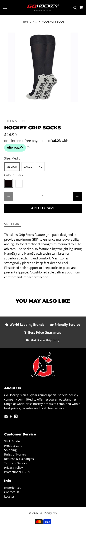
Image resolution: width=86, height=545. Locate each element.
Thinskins (16, 121)
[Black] (8, 183)
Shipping (10, 450)
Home (25, 22)
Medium (12, 166)
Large (28, 166)
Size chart (12, 224)
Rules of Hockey (15, 454)
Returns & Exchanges (19, 459)
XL (40, 166)
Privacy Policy (13, 468)
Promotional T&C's (17, 472)
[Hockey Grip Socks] (43, 67)
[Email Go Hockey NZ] (6, 417)
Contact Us (11, 492)
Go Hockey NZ (47, 513)
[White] (19, 183)
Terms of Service (15, 463)
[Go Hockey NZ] (43, 7)
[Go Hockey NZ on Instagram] (16, 417)
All (35, 22)
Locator (9, 496)
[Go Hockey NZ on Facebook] (11, 417)
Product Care (13, 446)
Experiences (12, 488)
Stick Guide (12, 441)
